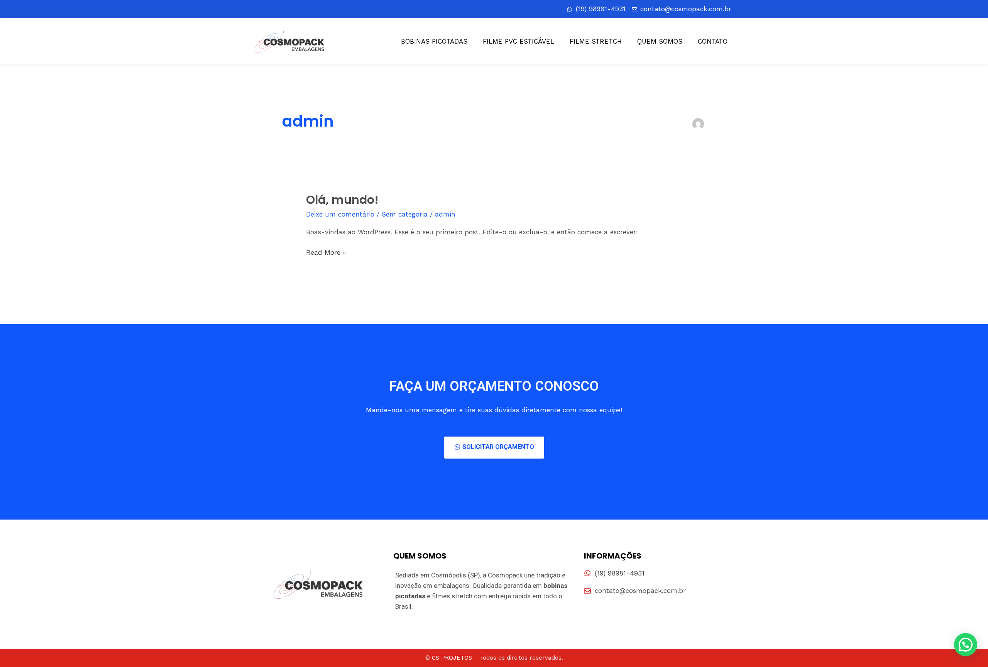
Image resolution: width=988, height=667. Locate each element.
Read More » (326, 251)
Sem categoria (405, 214)
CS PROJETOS (452, 657)
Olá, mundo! (342, 199)
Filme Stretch (596, 41)
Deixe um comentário (340, 214)
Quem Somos (659, 41)
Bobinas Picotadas (434, 41)
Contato (712, 41)
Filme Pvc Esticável (518, 41)
